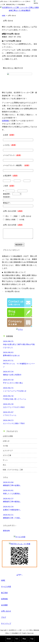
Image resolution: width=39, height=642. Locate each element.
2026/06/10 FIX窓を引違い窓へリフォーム (14, 397)
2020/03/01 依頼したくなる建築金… (12, 492)
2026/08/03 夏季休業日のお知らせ (11, 353)
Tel (16, 639)
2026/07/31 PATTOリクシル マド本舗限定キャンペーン (19, 364)
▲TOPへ (19, 575)
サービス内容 (6, 587)
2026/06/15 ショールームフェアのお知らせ (14, 389)
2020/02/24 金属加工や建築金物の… (12, 508)
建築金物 (6, 531)
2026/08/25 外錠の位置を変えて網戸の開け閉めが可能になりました (19, 344)
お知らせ (6, 441)
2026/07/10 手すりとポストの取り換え (13, 381)
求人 (4, 465)
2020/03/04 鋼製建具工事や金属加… (12, 483)
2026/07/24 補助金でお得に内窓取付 (12, 373)
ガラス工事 (7, 455)
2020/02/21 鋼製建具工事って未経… (12, 516)
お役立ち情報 (8, 436)
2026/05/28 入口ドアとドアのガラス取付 (14, 405)
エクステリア (8, 451)
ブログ (3, 617)
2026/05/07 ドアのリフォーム (9, 413)
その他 (5, 446)
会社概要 (4, 605)
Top (31, 639)
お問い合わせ (6, 611)
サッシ (5, 460)
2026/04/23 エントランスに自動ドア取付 (14, 421)
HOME (3, 15)
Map (24, 639)
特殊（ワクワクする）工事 (13, 470)
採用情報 (5, 121)
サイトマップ (6, 623)
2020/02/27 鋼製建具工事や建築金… (12, 500)
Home (9, 639)
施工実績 (4, 593)
